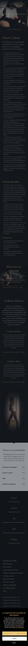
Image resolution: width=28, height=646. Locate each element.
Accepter (14, 633)
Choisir (14, 642)
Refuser (15, 638)
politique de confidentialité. (18, 627)
